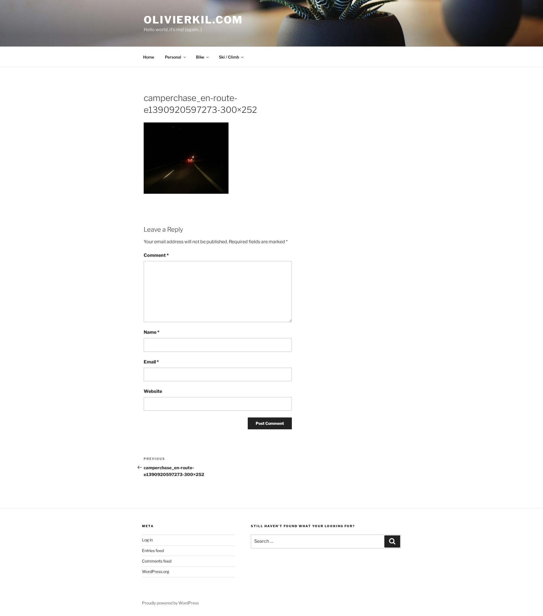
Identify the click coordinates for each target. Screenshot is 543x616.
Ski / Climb (229, 57)
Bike (200, 57)
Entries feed (153, 550)
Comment (156, 255)
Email (151, 362)
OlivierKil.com (193, 20)
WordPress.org (155, 571)
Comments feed (156, 561)
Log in (147, 539)
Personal (173, 57)
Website (153, 391)
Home (148, 57)
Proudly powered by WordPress (170, 602)
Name (152, 332)
